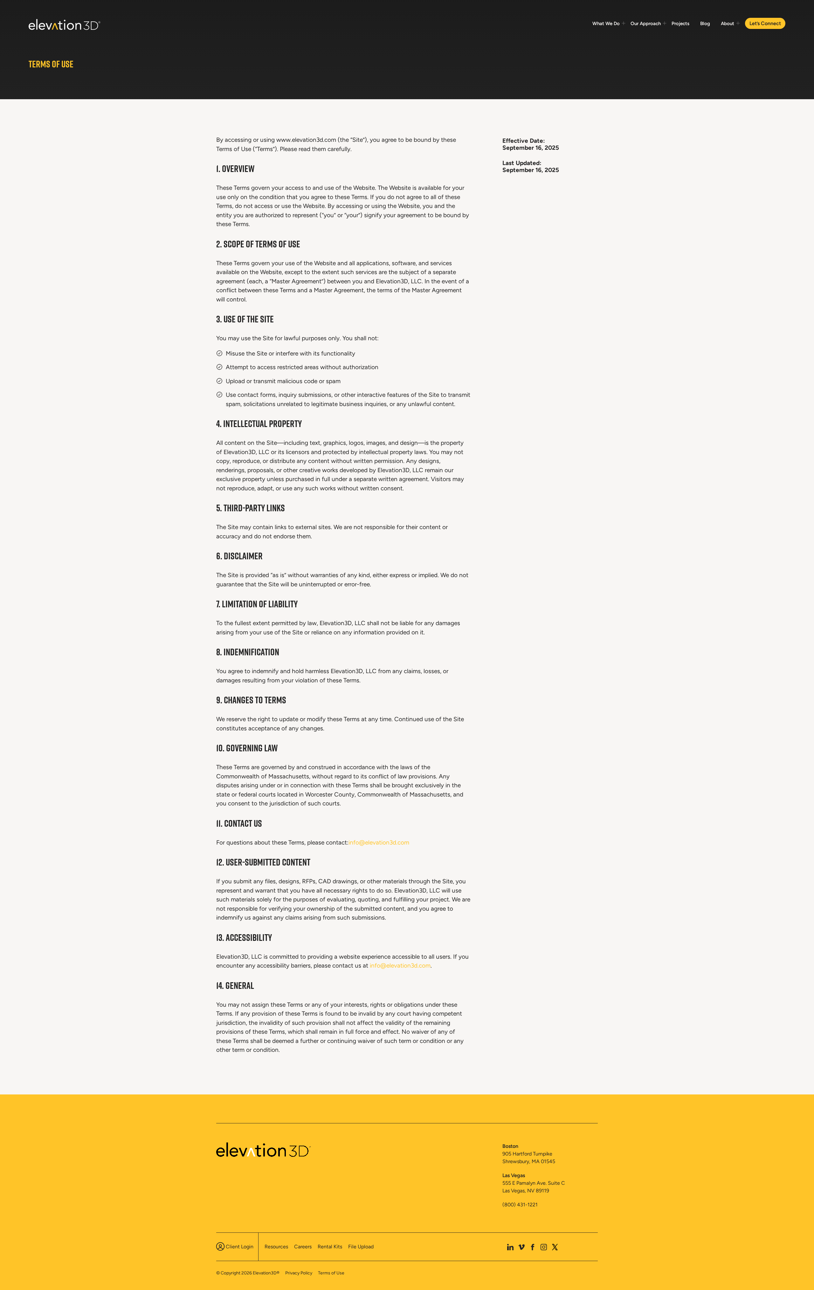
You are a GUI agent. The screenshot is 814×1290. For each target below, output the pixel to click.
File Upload (361, 1247)
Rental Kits (330, 1247)
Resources (276, 1247)
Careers (303, 1247)
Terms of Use (331, 1273)
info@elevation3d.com (378, 842)
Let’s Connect (765, 23)
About (727, 23)
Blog (705, 23)
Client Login (239, 1247)
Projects (680, 23)
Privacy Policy (298, 1273)
